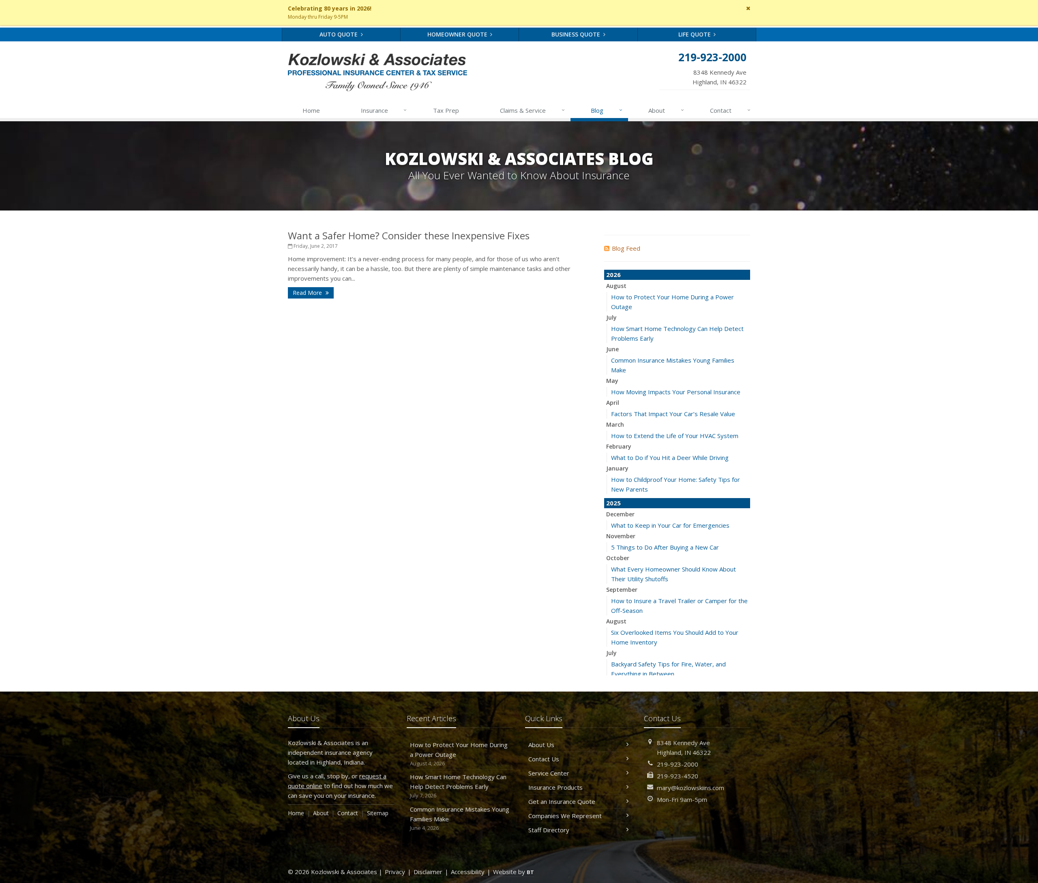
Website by (513, 872)
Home (311, 110)
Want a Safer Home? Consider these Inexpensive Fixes (409, 235)
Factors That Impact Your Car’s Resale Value (673, 414)
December (620, 514)
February (618, 446)
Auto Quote (339, 34)
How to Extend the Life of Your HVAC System (674, 436)
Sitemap (377, 813)
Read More (308, 292)
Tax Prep (446, 110)
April (612, 402)
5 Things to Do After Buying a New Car (665, 547)
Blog (606, 110)
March (615, 424)
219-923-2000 (677, 764)
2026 (613, 275)
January (617, 468)
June (612, 349)
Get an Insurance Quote (561, 801)
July (611, 317)
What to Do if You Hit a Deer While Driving (670, 457)
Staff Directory (548, 830)
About (666, 110)
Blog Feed (626, 248)
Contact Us (543, 759)
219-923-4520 (677, 776)
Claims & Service (532, 110)
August (616, 286)
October (617, 558)
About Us (541, 745)
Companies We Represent (565, 816)
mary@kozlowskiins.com (690, 788)
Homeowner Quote (458, 34)
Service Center (548, 773)
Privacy (395, 872)
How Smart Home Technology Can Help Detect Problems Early (458, 786)
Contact (730, 110)
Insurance (384, 110)
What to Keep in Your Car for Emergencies (670, 525)
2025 (613, 503)
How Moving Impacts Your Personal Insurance (675, 392)
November (620, 536)
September (621, 589)
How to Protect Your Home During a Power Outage (459, 754)
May (612, 381)
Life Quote (695, 34)
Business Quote (576, 34)
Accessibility (468, 872)
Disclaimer (428, 872)
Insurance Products (555, 787)
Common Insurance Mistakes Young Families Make (459, 818)
